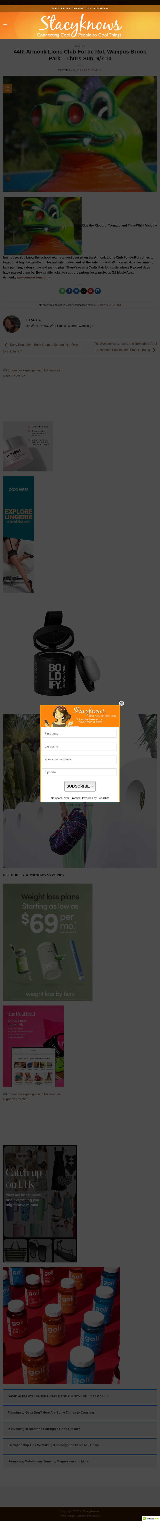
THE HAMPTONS (81, 8)
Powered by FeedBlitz (95, 797)
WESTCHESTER (61, 8)
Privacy (88, 805)
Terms (77, 805)
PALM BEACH (100, 8)
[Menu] (5, 25)
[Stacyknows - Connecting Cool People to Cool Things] (80, 25)
